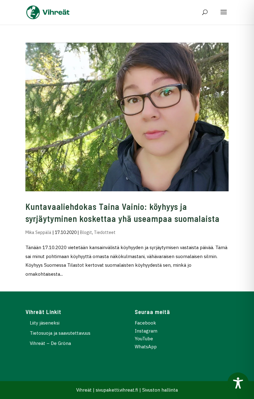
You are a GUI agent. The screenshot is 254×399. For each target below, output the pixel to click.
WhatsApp (146, 347)
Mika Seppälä (38, 232)
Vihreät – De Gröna (50, 343)
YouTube (144, 339)
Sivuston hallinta (160, 390)
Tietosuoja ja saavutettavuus (60, 333)
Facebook (145, 323)
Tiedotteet (105, 232)
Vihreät (84, 390)
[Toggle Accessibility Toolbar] (238, 383)
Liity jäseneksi (44, 323)
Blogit (86, 232)
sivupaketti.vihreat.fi (117, 390)
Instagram (146, 331)
